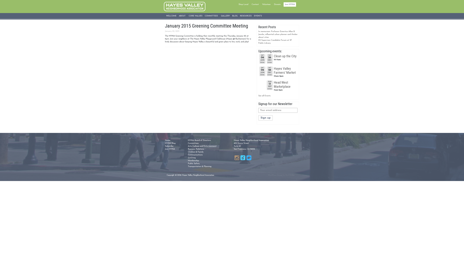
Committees (211, 16)
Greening (192, 158)
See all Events (264, 96)
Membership (193, 161)
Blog (235, 16)
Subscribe (169, 146)
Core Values (195, 16)
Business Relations (196, 149)
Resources (246, 16)
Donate (277, 4)
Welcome (171, 16)
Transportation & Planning (199, 166)
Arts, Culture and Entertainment (202, 146)
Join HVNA (290, 4)
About (182, 16)
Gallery (225, 16)
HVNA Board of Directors (199, 140)
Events (258, 16)
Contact (255, 4)
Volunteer (266, 4)
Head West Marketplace (282, 84)
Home (167, 140)
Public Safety (194, 164)
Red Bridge (290, 175)
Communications (195, 155)
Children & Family (195, 152)
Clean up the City (285, 56)
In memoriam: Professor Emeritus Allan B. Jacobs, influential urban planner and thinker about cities (277, 34)
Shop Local (243, 4)
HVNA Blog (170, 143)
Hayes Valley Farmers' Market (285, 71)
